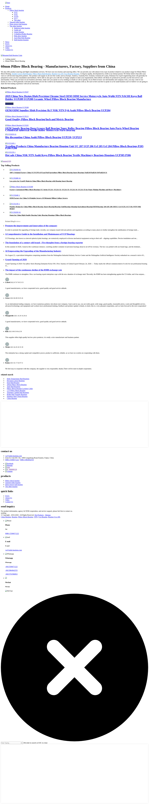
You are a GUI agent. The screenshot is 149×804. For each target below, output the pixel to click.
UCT (16, 18)
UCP (15, 14)
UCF (15, 12)
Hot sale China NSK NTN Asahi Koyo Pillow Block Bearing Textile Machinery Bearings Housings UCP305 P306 (68, 155)
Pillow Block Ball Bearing (42, 74)
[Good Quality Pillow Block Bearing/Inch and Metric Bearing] (17, 116)
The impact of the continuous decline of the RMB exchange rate (33, 270)
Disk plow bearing (20, 36)
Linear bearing (19, 32)
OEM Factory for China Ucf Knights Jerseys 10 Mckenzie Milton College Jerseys (39, 198)
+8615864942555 (11, 570)
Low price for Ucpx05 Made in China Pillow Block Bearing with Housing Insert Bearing (41, 181)
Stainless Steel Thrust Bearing (17, 396)
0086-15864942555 (27, 460)
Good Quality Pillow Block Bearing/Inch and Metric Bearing (39, 119)
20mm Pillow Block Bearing (17, 385)
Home (7, 6)
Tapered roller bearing (17, 22)
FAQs (7, 44)
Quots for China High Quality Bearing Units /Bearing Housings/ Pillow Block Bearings (40, 215)
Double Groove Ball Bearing (22, 74)
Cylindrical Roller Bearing (23, 34)
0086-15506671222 (12, 460)
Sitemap (48, 515)
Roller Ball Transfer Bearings (17, 394)
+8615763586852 (11, 574)
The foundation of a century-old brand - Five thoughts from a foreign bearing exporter (44, 242)
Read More (9, 104)
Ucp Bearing (42, 517)
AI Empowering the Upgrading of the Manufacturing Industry (33, 251)
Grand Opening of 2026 (16, 259)
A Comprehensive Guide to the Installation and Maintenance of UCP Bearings (40, 234)
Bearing (14, 517)
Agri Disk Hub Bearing (22, 38)
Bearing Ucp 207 (58, 74)
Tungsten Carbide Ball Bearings (18, 392)
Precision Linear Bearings (16, 381)
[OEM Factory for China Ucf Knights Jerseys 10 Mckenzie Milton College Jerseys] (15, 195)
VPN (36, 517)
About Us (8, 46)
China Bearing (12, 398)
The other (17, 20)
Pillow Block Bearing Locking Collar (20, 389)
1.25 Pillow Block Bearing (16, 391)
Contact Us (9, 50)
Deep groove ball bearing (18, 24)
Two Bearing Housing (71, 74)
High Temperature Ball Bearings (18, 379)
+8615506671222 (11, 567)
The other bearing (16, 26)
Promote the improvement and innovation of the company (31, 226)
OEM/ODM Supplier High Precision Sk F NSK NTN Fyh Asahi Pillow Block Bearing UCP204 (57, 110)
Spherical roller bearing (22, 28)
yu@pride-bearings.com (13, 456)
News (7, 42)
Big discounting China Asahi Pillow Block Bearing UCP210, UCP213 (43, 137)
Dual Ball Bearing (13, 383)
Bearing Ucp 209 (54, 517)
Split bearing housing (21, 40)
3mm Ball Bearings (13, 387)
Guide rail (17, 30)
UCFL (16, 16)
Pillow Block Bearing (25, 517)
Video (7, 48)
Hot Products (39, 515)
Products (8, 8)
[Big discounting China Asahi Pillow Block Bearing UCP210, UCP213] (10, 134)
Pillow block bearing (17, 10)
